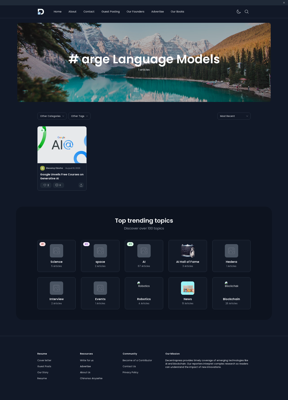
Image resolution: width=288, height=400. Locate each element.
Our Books (177, 11)
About (72, 11)
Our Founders (135, 11)
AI (42, 130)
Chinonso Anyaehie (91, 378)
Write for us (87, 360)
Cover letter (44, 360)
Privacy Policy (130, 372)
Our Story (42, 372)
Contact (89, 11)
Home (58, 11)
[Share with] (81, 185)
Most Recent (227, 116)
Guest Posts (44, 366)
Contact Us (129, 366)
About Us (85, 372)
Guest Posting (111, 11)
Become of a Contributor (137, 360)
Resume (42, 378)
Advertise (157, 11)
